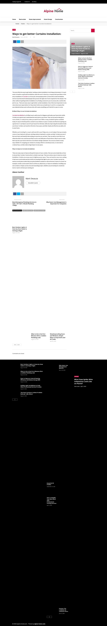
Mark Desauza (15, 37)
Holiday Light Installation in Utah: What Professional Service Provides (86, 76)
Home (14, 19)
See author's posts (33, 183)
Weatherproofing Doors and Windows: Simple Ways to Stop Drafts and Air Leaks (57, 336)
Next (18, 344)
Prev (15, 344)
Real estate (22, 19)
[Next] (74, 92)
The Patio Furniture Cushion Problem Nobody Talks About (86, 85)
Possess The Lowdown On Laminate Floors (63, 610)
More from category (39, 210)
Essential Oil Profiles (50, 483)
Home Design (48, 19)
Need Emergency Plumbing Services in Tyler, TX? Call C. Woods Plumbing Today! (24, 203)
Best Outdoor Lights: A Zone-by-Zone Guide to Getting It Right (19, 229)
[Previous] (71, 92)
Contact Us (27, 1)
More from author (28, 210)
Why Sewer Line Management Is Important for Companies (56, 203)
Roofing (76, 376)
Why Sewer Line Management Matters (63, 367)
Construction (59, 19)
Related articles (17, 210)
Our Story (34, 1)
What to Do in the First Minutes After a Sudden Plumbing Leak (38, 335)
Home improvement (35, 19)
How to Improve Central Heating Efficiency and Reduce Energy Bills (85, 68)
